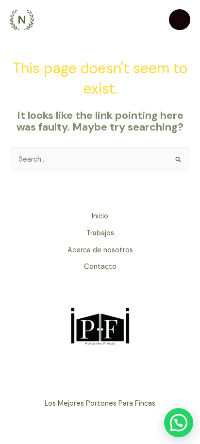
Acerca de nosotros (100, 250)
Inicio (100, 216)
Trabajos (100, 233)
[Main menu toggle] (179, 20)
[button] (178, 422)
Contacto (100, 266)
